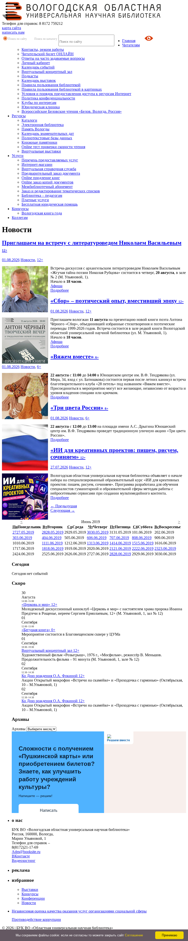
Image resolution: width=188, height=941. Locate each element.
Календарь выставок (39, 80)
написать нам (13, 32)
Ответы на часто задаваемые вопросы (53, 58)
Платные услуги (35, 200)
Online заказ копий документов (47, 182)
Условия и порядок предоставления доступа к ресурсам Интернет (76, 94)
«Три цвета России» (79, 407)
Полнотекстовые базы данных (47, 138)
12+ (40, 260)
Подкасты (30, 76)
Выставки (30, 889)
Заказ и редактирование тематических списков (61, 191)
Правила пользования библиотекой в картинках (62, 89)
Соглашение (134, 935)
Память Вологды (35, 129)
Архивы (18, 729)
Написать (48, 810)
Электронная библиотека (43, 125)
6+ (39, 367)
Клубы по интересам (39, 102)
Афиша (56, 286)
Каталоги (29, 120)
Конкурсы (20, 209)
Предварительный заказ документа (51, 173)
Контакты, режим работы (43, 49)
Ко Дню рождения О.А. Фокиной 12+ (53, 676)
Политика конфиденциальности (48, 98)
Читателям (131, 45)
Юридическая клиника (41, 107)
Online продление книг (41, 178)
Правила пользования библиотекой (51, 85)
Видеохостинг (23, 860)
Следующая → (62, 510)
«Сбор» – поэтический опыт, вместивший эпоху (117, 301)
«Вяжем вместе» (74, 356)
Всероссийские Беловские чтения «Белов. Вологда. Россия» (72, 111)
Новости (28, 260)
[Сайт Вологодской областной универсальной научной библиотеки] (82, 19)
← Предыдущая (63, 506)
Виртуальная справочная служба (49, 169)
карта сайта (11, 28)
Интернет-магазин (37, 164)
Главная (128, 41)
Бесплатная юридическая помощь (50, 204)
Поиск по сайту (17, 39)
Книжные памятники (39, 142)
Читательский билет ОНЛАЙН (48, 54)
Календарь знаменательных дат (48, 133)
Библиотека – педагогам (42, 195)
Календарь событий (38, 67)
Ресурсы (19, 116)
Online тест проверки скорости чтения (53, 147)
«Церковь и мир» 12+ (39, 604)
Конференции (33, 898)
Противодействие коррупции (36, 919)
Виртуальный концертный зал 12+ (50, 650)
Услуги (18, 156)
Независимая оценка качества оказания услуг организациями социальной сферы (79, 911)
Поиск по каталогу (45, 39)
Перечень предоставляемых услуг (50, 160)
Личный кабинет (36, 63)
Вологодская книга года (42, 213)
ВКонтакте (21, 856)
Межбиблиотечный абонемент (47, 187)
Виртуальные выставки (41, 151)
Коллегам (20, 217)
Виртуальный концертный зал (47, 72)
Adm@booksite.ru (26, 852)
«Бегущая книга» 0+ (38, 630)
